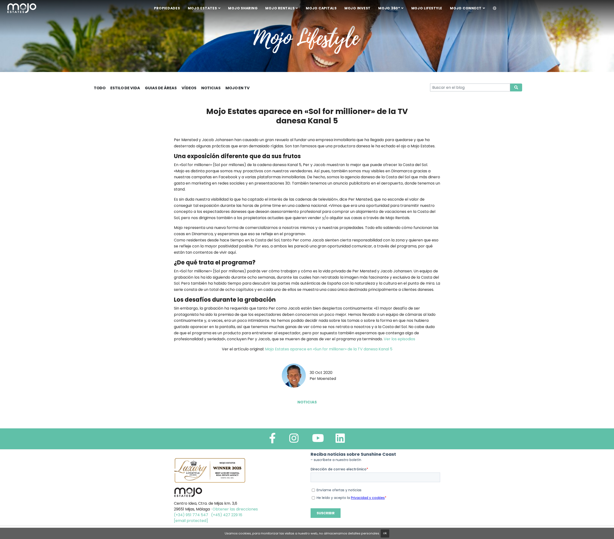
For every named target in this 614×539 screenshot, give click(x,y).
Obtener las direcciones (235, 509)
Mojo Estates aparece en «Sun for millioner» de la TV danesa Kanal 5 (328, 349)
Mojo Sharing (243, 8)
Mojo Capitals (321, 8)
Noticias (307, 402)
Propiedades (167, 8)
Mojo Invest (357, 8)
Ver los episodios (399, 339)
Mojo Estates (202, 8)
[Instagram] (294, 440)
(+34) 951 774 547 (191, 515)
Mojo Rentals (280, 8)
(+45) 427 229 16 (226, 515)
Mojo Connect (466, 8)
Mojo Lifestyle (427, 8)
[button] (494, 8)
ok (385, 533)
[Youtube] (318, 440)
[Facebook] (272, 440)
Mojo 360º (389, 8)
